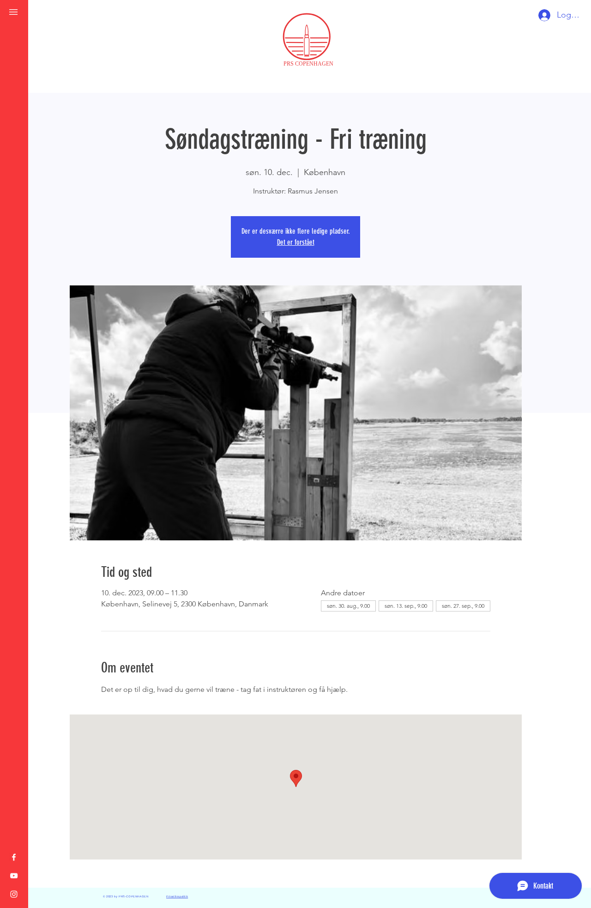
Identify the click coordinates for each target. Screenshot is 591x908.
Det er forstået (295, 242)
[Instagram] (13, 894)
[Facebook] (13, 857)
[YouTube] (13, 875)
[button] (13, 12)
